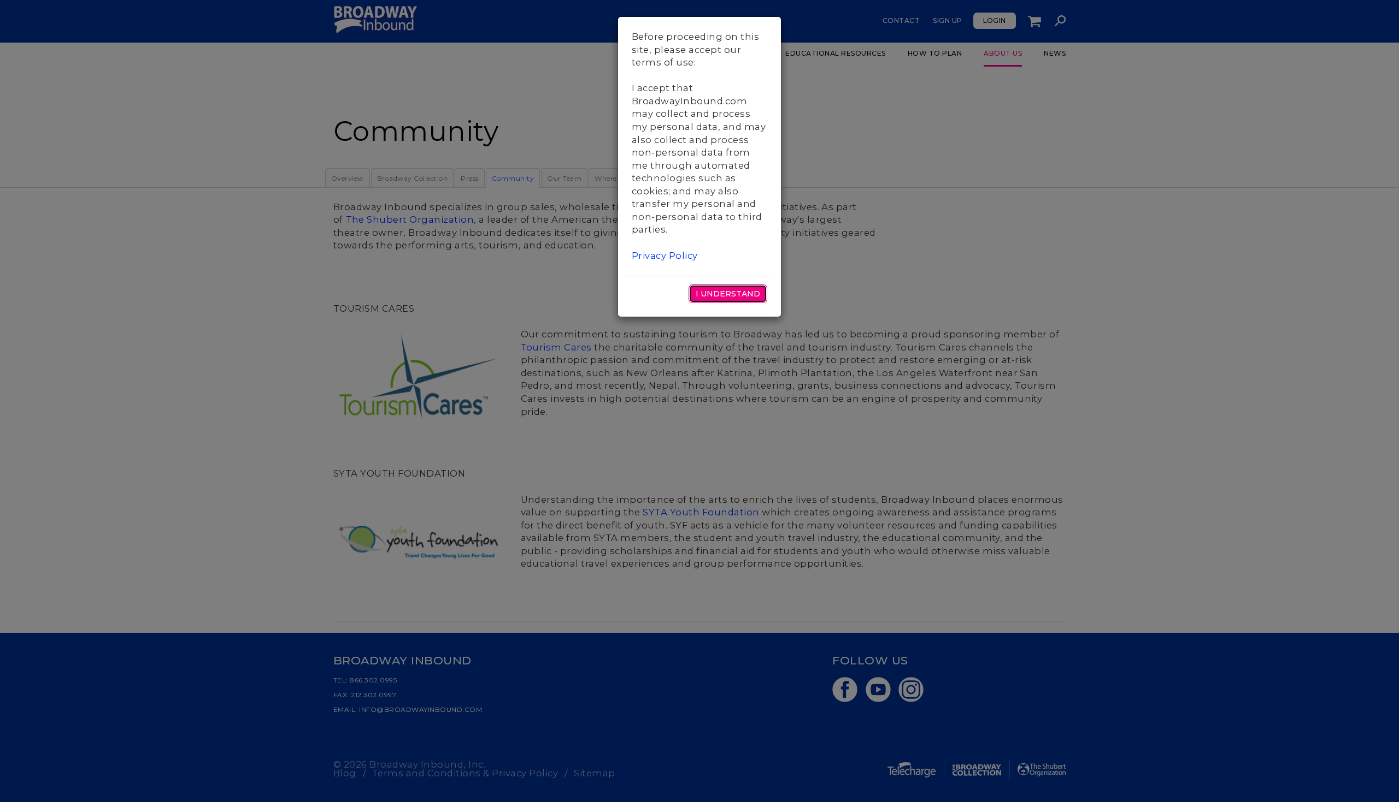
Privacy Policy (665, 255)
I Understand (728, 294)
